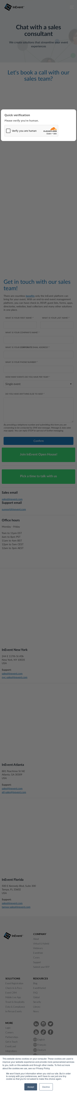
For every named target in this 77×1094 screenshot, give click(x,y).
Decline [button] (46, 1086)
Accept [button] (30, 1086)
